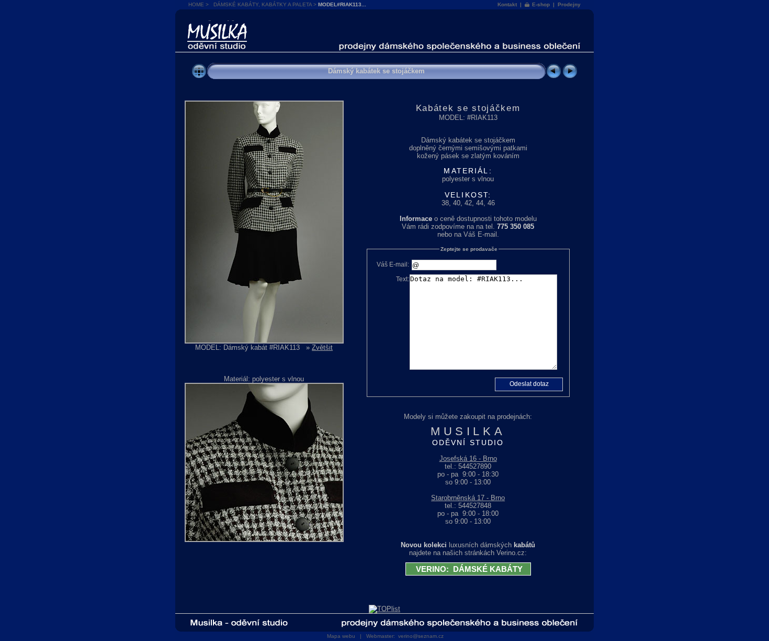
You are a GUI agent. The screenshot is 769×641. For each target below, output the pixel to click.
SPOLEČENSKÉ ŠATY (217, 24)
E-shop (541, 4)
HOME (196, 4)
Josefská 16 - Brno (468, 458)
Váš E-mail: (393, 264)
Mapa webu (341, 636)
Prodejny (569, 4)
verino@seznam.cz (421, 636)
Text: (402, 279)
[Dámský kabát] (264, 341)
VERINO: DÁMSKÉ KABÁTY (468, 569)
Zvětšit (322, 347)
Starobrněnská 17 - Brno (468, 498)
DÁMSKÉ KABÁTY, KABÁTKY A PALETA (262, 4)
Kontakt (507, 4)
